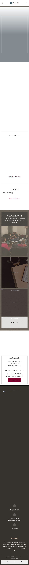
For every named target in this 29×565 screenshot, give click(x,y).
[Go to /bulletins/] (14, 302)
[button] (14, 98)
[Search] (2, 3)
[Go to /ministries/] (14, 241)
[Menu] (26, 3)
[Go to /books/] (14, 272)
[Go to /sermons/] (14, 322)
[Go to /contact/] (14, 527)
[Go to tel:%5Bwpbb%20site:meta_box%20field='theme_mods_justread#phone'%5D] (14, 508)
